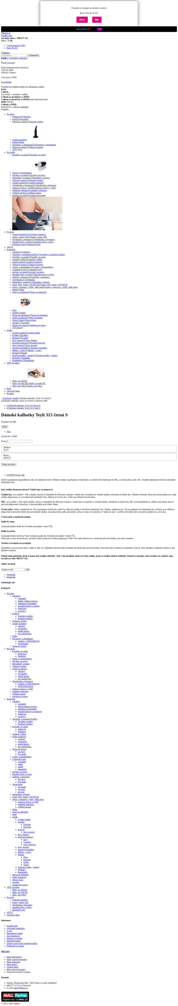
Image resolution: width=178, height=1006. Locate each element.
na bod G (22, 611)
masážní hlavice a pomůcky (30, 711)
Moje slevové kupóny (16, 969)
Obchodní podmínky (16, 928)
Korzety (21, 829)
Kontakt (10, 393)
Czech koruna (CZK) (16, 45)
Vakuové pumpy (19, 646)
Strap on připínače (20, 812)
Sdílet (4, 427)
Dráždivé (22, 656)
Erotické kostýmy (25, 837)
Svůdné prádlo (24, 819)
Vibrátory (16, 596)
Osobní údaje (12, 967)
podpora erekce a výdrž (22, 689)
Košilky (21, 822)
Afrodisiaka (23, 644)
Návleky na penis (20, 661)
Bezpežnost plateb (15, 933)
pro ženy (21, 752)
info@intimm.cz (21, 988)
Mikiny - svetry (24, 852)
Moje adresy (12, 964)
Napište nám (6, 35)
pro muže (22, 787)
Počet (3, 441)
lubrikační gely (18, 910)
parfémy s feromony (21, 777)
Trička (26, 862)
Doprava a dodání (14, 938)
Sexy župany (23, 834)
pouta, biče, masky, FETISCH (25, 797)
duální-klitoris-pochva (27, 706)
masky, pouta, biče (20, 902)
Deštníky (22, 870)
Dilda (14, 636)
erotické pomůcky (20, 900)
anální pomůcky (19, 736)
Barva (6, 455)
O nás (9, 931)
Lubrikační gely (19, 759)
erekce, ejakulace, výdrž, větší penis (28, 799)
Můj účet (5, 951)
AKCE (10, 247)
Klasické (27, 827)
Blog (9, 388)
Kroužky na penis (20, 651)
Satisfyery (22, 608)
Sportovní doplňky (26, 849)
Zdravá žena (17, 880)
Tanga (26, 865)
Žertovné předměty (20, 875)
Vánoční (27, 842)
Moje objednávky (14, 957)
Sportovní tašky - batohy (28, 867)
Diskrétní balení (14, 941)
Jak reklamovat (13, 936)
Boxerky (27, 860)
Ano (82, 19)
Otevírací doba (13, 391)
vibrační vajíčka (19, 734)
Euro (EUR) (12, 48)
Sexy (25, 839)
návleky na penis (19, 772)
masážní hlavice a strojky (29, 606)
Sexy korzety (29, 832)
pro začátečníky (25, 633)
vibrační (21, 626)
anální (20, 767)
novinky (15, 882)
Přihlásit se (6, 33)
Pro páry (10, 232)
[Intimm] (5, 52)
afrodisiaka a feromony (22, 905)
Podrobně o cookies (15, 946)
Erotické (27, 824)
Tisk (8, 431)
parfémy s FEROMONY (29, 641)
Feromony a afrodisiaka (22, 639)
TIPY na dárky (13, 363)
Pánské (21, 854)
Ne (97, 19)
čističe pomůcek (19, 877)
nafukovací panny (20, 696)
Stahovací (22, 654)
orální (20, 764)
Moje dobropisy (14, 962)
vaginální (22, 598)
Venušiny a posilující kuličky (25, 719)
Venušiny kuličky (25, 616)
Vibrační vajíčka (19, 621)
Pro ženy (10, 114)
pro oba (21, 792)
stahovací (22, 729)
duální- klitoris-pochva (28, 601)
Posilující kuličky (25, 618)
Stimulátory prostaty (21, 664)
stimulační (22, 769)
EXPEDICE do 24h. (16, 475)
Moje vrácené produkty (17, 959)
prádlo (9, 330)
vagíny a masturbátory (22, 757)
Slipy (25, 857)
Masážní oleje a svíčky (22, 774)
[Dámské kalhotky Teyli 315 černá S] (23, 405)
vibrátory (16, 701)
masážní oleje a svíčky (22, 907)
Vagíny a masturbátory (22, 659)
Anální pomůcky (19, 623)
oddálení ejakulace (20, 691)
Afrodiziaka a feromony (22, 681)
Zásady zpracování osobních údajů (22, 943)
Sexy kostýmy (29, 844)
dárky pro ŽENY (19, 890)
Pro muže (11, 152)
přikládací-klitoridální (27, 603)
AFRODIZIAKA (25, 686)
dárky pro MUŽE (20, 892)
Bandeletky (23, 872)
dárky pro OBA (19, 895)
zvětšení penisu (19, 694)
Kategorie (11, 249)
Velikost (7, 447)
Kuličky (15, 613)
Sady (14, 814)
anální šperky (23, 631)
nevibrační (22, 628)
